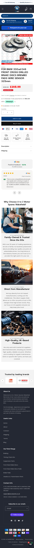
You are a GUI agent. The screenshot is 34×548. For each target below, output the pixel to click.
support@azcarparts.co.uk (11, 494)
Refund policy (19, 539)
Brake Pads (7, 473)
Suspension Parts (9, 461)
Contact (6, 431)
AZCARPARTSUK (10, 539)
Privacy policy (29, 539)
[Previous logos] (2, 380)
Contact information (17, 544)
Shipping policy (23, 542)
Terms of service (12, 542)
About (5, 427)
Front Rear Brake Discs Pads (12, 469)
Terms (5, 438)
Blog (4, 442)
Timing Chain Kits (9, 457)
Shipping (12, 95)
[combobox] (17, 16)
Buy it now (17, 123)
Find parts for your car (17, 28)
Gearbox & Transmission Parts (13, 476)
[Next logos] (31, 380)
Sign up (26, 10)
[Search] (31, 16)
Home (5, 423)
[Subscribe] (27, 509)
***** (8, 176)
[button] (3, 9)
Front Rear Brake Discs (10, 465)
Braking (5, 453)
